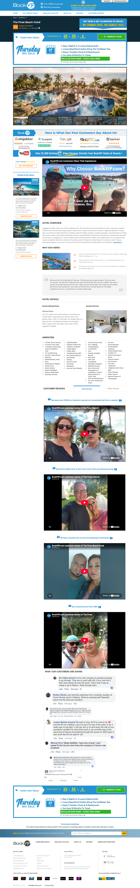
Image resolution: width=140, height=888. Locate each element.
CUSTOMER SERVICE (18, 856)
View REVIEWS (27, 166)
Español (107, 1)
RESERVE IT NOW (114, 37)
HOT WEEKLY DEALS (30, 13)
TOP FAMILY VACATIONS (20, 866)
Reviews (79, 13)
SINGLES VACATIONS (42, 866)
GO (124, 833)
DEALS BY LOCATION (50, 13)
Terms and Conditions (70, 824)
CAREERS (39, 863)
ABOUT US (67, 13)
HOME (15, 13)
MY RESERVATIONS (18, 868)
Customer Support (96, 13)
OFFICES (39, 858)
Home (15, 17)
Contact (105, 851)
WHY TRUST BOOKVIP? (19, 858)
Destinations (22, 17)
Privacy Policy (49, 885)
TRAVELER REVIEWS (18, 861)
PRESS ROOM (40, 861)
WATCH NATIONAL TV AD (20, 863)
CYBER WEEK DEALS (43, 842)
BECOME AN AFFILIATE (43, 856)
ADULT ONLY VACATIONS (44, 868)
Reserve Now (26, 216)
